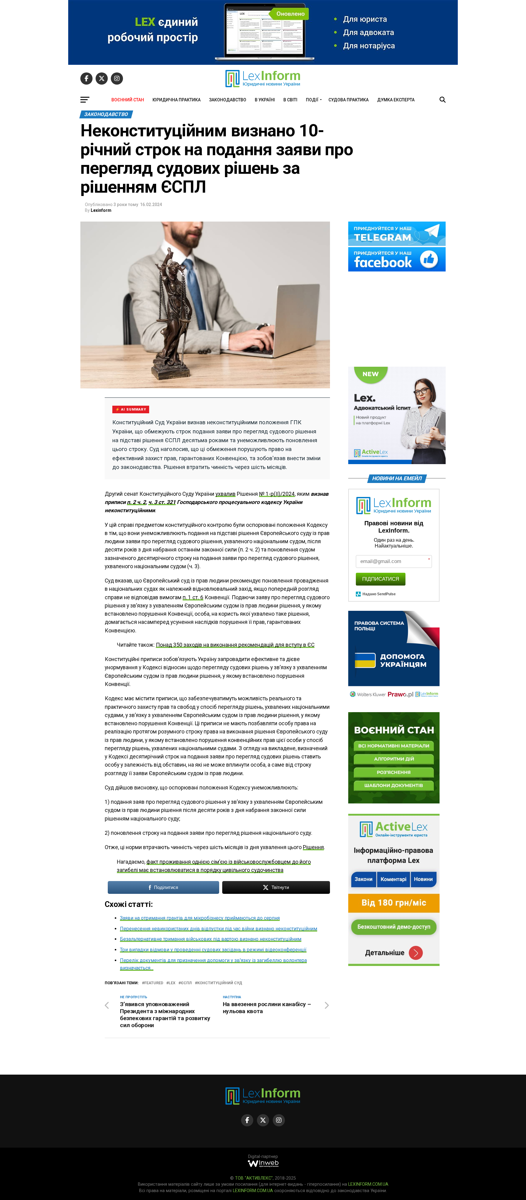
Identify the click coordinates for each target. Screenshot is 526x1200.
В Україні (265, 99)
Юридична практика (177, 99)
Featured (153, 983)
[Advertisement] (397, 320)
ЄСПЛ (186, 983)
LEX (172, 983)
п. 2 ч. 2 (136, 502)
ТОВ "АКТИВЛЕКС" (254, 1178)
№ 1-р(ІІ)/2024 (277, 494)
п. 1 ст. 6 (193, 597)
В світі (290, 99)
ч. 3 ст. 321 (162, 502)
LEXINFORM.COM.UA (368, 1184)
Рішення (313, 847)
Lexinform (101, 210)
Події (312, 99)
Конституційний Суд (219, 983)
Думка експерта (396, 99)
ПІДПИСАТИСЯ (380, 579)
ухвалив (226, 494)
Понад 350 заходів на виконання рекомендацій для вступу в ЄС (235, 645)
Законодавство (227, 99)
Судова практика (348, 99)
